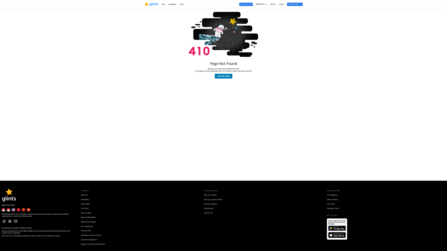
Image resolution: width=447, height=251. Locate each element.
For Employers (293, 4)
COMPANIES (172, 4)
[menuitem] (261, 4)
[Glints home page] (151, 4)
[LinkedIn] (10, 221)
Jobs (163, 4)
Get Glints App (246, 4)
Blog (182, 4)
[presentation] (151, 4)
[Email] (15, 221)
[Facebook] (4, 221)
